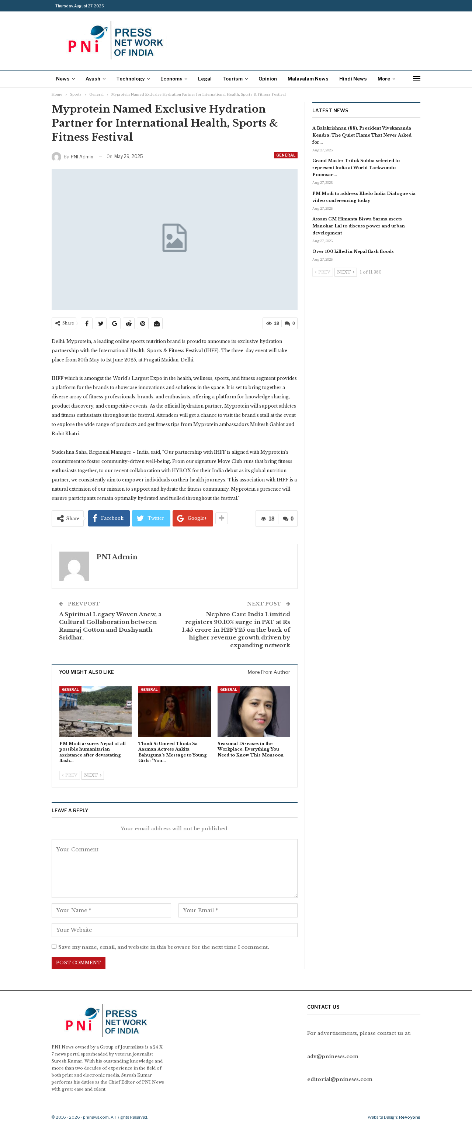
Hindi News (353, 79)
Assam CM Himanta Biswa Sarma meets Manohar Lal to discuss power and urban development (358, 226)
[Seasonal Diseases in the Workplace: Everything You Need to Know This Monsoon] (254, 711)
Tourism (232, 79)
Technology (130, 79)
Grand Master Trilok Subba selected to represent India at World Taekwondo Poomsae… (356, 167)
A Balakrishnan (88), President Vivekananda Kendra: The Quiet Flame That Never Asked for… (362, 135)
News (63, 79)
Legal (205, 79)
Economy (171, 79)
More (384, 79)
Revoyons (409, 1117)
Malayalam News (308, 79)
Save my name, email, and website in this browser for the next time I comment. (163, 947)
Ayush (93, 79)
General (285, 155)
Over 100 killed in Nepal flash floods (353, 251)
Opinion (267, 79)
